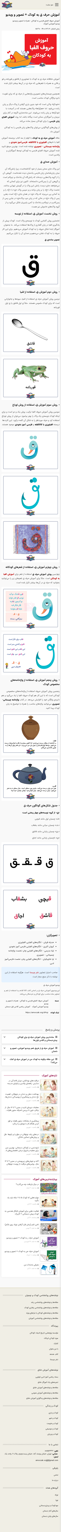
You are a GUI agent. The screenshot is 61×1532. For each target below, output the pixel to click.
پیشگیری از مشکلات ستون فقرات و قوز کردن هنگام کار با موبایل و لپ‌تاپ (23, 1122)
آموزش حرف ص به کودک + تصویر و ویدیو (22, 1251)
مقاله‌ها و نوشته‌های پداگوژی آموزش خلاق (42, 1398)
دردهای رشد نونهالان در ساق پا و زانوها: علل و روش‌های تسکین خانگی (21, 1136)
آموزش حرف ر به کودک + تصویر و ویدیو (23, 1237)
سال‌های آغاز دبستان (50, 1510)
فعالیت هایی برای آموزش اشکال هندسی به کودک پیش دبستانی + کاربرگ (22, 1212)
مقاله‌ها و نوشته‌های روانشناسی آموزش (43, 1318)
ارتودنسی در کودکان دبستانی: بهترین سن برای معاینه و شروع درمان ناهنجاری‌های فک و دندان (21, 1149)
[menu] (57, 5)
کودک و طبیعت (52, 1423)
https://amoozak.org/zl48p (37, 1012)
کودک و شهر (53, 1418)
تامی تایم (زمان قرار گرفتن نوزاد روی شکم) (22, 1224)
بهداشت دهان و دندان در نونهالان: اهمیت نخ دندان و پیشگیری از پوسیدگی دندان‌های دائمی (21, 1095)
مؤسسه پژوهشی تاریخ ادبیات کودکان (44, 1332)
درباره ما (55, 1480)
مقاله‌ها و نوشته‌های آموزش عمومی (44, 1392)
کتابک (56, 1343)
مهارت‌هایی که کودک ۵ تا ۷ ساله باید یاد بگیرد (23, 1199)
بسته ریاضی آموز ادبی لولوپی (46, 1376)
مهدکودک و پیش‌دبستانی (48, 1505)
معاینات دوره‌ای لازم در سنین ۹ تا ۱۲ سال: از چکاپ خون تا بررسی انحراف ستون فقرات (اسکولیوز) (22, 1109)
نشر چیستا (34, 972)
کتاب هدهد (54, 1354)
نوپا (57, 1500)
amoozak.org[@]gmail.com (47, 1460)
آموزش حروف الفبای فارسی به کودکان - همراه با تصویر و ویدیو (36, 20)
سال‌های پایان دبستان (50, 1516)
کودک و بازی (53, 1412)
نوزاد (56, 1494)
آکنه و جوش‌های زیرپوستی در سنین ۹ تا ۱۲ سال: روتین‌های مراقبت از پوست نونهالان (22, 1162)
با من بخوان (53, 1348)
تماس (56, 1475)
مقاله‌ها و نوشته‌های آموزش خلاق (45, 1387)
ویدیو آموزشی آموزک (52, 23)
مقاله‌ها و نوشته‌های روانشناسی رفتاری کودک (41, 1307)
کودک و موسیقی (52, 1428)
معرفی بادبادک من (31, 1264)
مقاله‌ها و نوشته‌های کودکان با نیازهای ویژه (42, 1313)
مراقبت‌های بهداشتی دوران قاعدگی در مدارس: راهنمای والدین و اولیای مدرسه (23, 1082)
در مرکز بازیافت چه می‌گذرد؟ (27, 1184)
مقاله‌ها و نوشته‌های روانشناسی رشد (44, 1302)
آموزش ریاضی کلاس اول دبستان (17, 1006)
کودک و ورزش (52, 1434)
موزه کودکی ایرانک (51, 1338)
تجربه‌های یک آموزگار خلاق (48, 1382)
